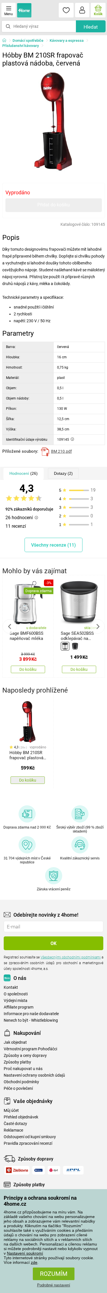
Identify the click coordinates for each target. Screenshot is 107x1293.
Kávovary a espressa (67, 40)
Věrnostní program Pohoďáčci (30, 1049)
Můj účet (11, 1110)
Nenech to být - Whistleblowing (31, 1020)
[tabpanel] (53, 121)
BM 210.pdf (61, 451)
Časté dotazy (15, 1124)
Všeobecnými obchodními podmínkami (71, 957)
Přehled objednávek (21, 1117)
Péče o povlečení (18, 1088)
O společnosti (16, 994)
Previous (10, 626)
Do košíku (28, 669)
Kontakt (11, 987)
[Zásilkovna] (17, 1170)
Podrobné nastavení (53, 1285)
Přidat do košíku (53, 204)
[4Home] (6, 40)
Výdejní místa (15, 1001)
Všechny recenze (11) (53, 545)
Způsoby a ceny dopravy (25, 1055)
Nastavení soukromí (25, 1253)
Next (97, 626)
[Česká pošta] (38, 1170)
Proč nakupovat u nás (23, 1069)
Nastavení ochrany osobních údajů (34, 1075)
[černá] (75, 646)
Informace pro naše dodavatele (31, 1014)
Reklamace (13, 1130)
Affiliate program (18, 1007)
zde (34, 1262)
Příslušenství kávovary (20, 46)
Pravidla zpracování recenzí (28, 1143)
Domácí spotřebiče (28, 40)
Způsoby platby (17, 1062)
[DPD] (54, 1170)
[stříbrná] (65, 646)
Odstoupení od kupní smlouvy (30, 1137)
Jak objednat (15, 1042)
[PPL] (73, 1170)
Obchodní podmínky (21, 1082)
